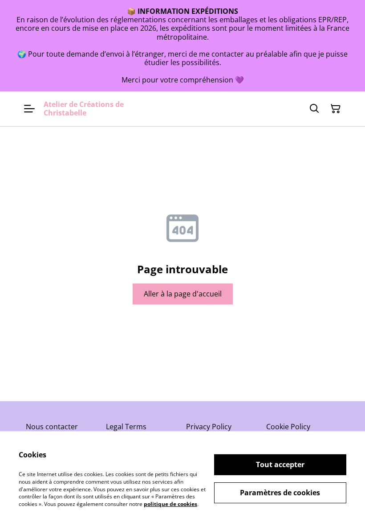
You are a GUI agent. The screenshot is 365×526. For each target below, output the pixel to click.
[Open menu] (29, 109)
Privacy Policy (208, 426)
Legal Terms (126, 426)
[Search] (314, 109)
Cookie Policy (288, 426)
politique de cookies (170, 504)
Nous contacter (52, 426)
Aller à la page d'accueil (183, 294)
